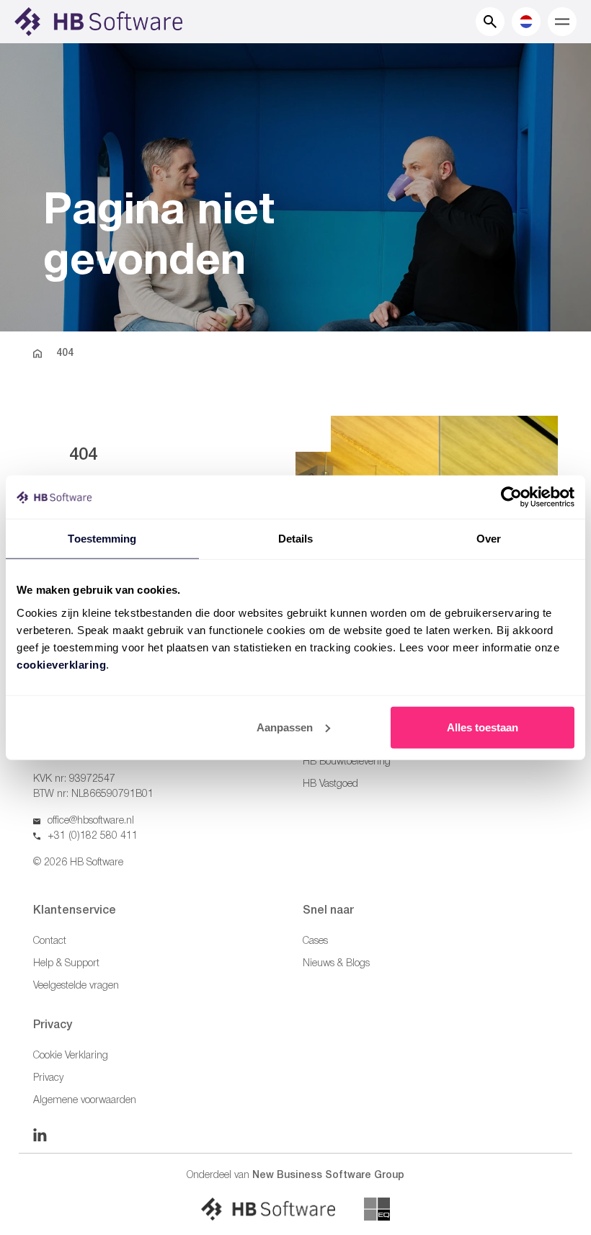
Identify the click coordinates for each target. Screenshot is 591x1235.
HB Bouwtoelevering (347, 762)
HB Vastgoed (330, 784)
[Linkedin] (40, 1134)
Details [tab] (296, 538)
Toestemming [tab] (102, 538)
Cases (315, 941)
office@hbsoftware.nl (91, 821)
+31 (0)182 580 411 (93, 836)
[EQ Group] (377, 1209)
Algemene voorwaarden (84, 1100)
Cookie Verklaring (70, 1056)
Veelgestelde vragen (76, 986)
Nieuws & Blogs (336, 963)
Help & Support (66, 963)
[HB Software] (268, 1209)
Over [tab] (488, 538)
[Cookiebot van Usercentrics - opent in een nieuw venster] (511, 497)
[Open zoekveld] (490, 21)
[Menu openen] (562, 21)
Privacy (48, 1078)
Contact (49, 941)
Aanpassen (285, 727)
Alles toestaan (482, 727)
